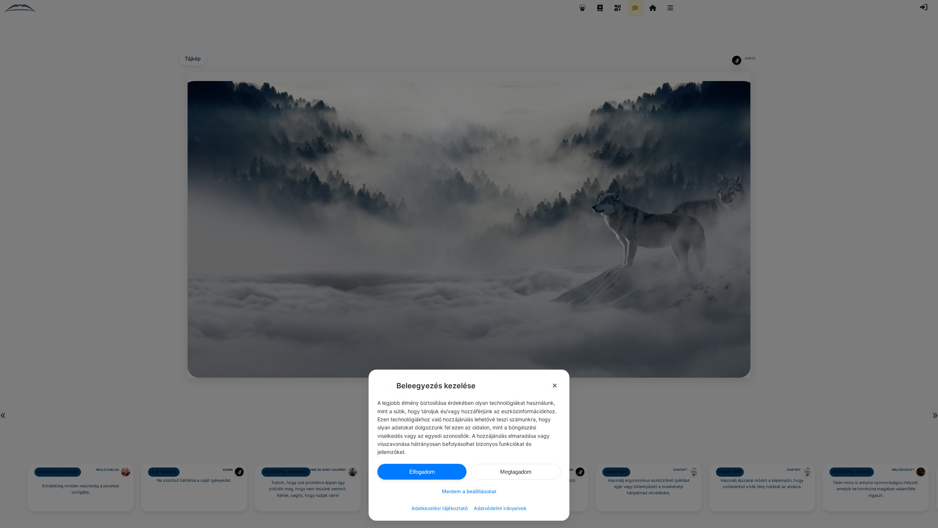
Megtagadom (516, 472)
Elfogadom (422, 472)
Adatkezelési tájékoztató (439, 508)
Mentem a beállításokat (469, 491)
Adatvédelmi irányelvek (500, 508)
